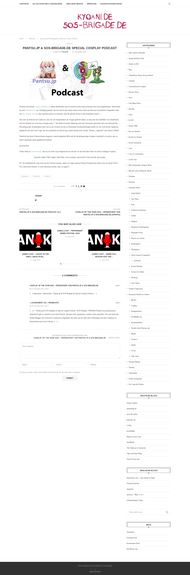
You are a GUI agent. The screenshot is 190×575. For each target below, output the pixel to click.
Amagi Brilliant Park (136, 58)
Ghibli (133, 216)
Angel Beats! (136, 193)
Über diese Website (74, 4)
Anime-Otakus (132, 403)
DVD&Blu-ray (136, 317)
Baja (130, 70)
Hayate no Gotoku (138, 238)
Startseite (24, 4)
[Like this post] (73, 186)
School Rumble (136, 266)
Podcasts (32, 39)
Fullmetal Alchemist (138, 210)
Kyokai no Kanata (135, 137)
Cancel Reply (114, 338)
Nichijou (132, 176)
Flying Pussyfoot (133, 483)
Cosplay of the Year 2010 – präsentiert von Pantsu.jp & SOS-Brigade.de (64, 286)
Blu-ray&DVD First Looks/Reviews (47, 4)
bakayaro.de (131, 420)
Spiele (133, 345)
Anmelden (130, 532)
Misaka (28, 114)
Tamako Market (134, 362)
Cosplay (47, 176)
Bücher (133, 300)
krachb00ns (131, 431)
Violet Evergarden (135, 379)
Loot (130, 148)
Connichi (36, 176)
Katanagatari (135, 244)
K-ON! (131, 120)
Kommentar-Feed (133, 543)
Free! (130, 98)
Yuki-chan (135, 356)
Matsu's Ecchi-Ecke (134, 437)
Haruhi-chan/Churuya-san (140, 328)
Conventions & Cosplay (137, 87)
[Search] (169, 4)
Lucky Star (133, 159)
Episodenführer (136, 323)
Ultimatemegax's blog (135, 500)
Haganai (134, 221)
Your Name (135, 283)
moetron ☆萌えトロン (135, 495)
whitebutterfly (30, 110)
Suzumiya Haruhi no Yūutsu (139, 294)
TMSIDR (64, 52)
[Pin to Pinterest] (81, 186)
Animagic (24, 176)
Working (134, 278)
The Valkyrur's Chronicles (136, 448)
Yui (23, 114)
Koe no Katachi (134, 131)
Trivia (133, 351)
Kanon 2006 (133, 126)
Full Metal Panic (135, 103)
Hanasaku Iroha (137, 233)
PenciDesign (107, 566)
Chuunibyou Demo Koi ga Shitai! (141, 75)
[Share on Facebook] (76, 186)
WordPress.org (132, 549)
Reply (118, 285)
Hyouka (131, 109)
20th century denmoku (137, 53)
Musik (133, 334)
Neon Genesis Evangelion (140, 255)
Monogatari (135, 249)
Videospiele (133, 373)
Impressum (91, 4)
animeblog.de (131, 409)
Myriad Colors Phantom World (140, 171)
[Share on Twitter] (78, 186)
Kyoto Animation (135, 143)
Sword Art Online (137, 272)
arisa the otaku (132, 414)
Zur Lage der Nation (136, 384)
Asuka (34, 114)
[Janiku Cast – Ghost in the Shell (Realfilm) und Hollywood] (35, 240)
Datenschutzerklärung (111, 4)
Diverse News (134, 92)
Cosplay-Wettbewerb (42, 107)
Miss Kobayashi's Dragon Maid (140, 165)
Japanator (130, 489)
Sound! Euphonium (136, 289)
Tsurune (131, 367)
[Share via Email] (84, 186)
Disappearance (136, 311)
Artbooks (137, 261)
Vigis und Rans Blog (134, 453)
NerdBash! (130, 442)
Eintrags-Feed (132, 538)
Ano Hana (135, 199)
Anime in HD (134, 64)
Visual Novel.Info (133, 459)
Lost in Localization (136, 154)
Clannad (132, 81)
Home (21, 39)
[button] (23, 247)
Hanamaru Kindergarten (140, 227)
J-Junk (129, 425)
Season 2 (134, 339)
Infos (130, 115)
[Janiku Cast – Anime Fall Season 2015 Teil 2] (104, 240)
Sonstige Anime (134, 188)
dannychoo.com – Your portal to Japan (141, 478)
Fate (132, 204)
